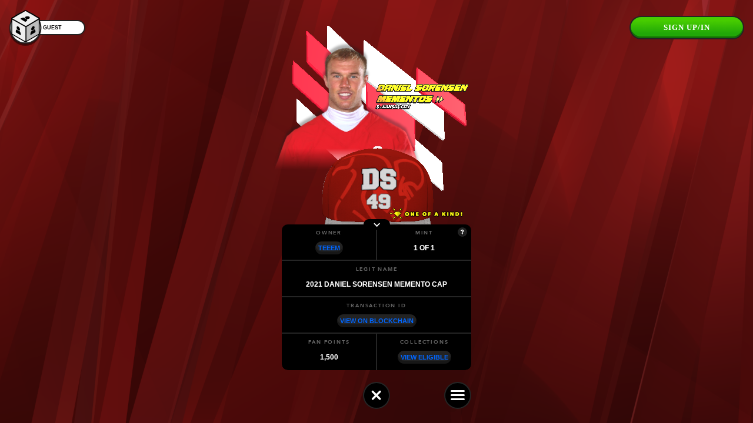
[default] (376, 395)
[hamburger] (457, 395)
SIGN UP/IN (687, 27)
